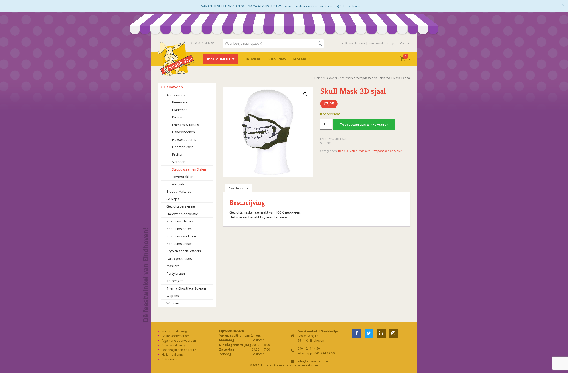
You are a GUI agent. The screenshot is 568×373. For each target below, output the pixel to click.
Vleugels (178, 184)
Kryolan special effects (183, 251)
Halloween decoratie (182, 214)
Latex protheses (179, 258)
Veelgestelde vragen (382, 43)
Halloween (173, 87)
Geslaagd (301, 59)
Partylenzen (175, 273)
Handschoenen (183, 132)
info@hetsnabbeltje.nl (313, 361)
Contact (405, 43)
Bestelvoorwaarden (176, 336)
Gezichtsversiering (180, 206)
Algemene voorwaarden (179, 340)
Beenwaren (180, 102)
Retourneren (170, 359)
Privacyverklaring (173, 345)
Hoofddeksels (182, 147)
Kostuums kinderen (181, 236)
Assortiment (219, 59)
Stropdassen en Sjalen (189, 169)
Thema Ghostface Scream (186, 288)
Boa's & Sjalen (347, 151)
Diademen (179, 109)
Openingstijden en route (179, 350)
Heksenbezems (184, 139)
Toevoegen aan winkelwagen (364, 124)
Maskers (172, 266)
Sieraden (178, 161)
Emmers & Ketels (185, 124)
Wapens (172, 295)
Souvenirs (277, 59)
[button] (305, 94)
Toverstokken (182, 176)
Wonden (172, 303)
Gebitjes (172, 199)
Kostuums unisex (179, 243)
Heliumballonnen (353, 43)
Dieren (177, 117)
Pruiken (177, 154)
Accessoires (175, 95)
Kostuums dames (179, 221)
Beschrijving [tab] (238, 188)
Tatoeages (174, 280)
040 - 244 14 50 (204, 43)
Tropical (253, 59)
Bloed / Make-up (179, 191)
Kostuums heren (179, 228)
